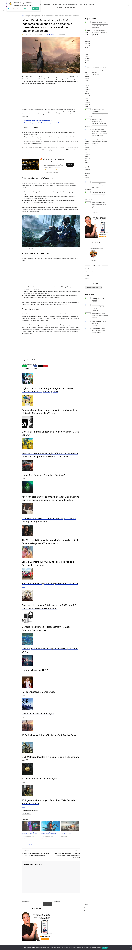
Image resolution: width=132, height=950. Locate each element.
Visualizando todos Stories (96, 248)
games (25, 844)
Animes (55, 4)
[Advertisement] (51, 95)
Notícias (53, 34)
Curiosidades (46, 4)
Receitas (91, 4)
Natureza (72, 7)
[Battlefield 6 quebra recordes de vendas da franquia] (70, 826)
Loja (81, 4)
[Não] (130, 947)
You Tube (86, 907)
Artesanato (60, 7)
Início (23, 15)
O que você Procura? (27, 901)
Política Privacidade (90, 272)
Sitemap (87, 278)
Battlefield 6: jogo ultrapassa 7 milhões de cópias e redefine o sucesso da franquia (49, 833)
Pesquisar (47, 904)
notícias (32, 844)
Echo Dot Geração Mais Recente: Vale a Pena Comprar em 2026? (99, 306)
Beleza (86, 4)
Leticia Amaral (27, 34)
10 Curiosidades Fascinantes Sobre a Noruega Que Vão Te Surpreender (99, 32)
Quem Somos (88, 268)
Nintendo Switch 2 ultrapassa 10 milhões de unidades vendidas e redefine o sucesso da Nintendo (30, 833)
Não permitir (27, 9)
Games (65, 4)
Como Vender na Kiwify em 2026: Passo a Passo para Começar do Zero (98, 330)
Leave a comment (61, 34)
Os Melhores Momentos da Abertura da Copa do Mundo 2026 (99, 204)
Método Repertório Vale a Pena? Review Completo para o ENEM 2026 (100, 315)
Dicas (59, 4)
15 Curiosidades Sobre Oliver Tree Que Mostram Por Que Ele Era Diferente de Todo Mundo (100, 23)
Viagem (67, 7)
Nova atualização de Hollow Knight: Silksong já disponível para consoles (46, 123)
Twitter (86, 904)
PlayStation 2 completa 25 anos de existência (38, 120)
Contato (87, 275)
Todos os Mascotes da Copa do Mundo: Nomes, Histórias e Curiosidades (99, 141)
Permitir (35, 9)
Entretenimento (72, 4)
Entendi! (105, 947)
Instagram (86, 911)
